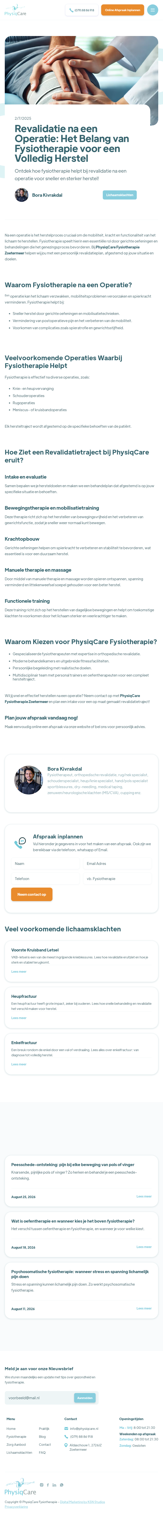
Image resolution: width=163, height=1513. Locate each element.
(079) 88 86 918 (81, 10)
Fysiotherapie (16, 1436)
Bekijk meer (142, 1152)
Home (11, 1428)
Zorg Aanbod (16, 1444)
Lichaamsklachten (119, 195)
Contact (45, 1444)
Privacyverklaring (16, 1506)
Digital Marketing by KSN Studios (82, 1502)
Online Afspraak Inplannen (122, 10)
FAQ (42, 1452)
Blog (42, 1436)
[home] (15, 10)
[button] (152, 10)
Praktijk (44, 1428)
